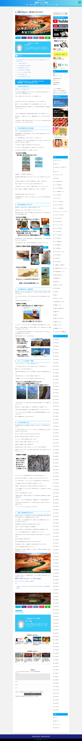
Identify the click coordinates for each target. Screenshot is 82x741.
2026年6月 (56, 346)
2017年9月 (56, 696)
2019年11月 (57, 609)
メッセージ (48, 4)
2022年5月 (56, 509)
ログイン (56, 717)
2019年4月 (56, 633)
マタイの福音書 (57, 241)
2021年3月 (56, 556)
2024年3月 (56, 436)
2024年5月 (56, 429)
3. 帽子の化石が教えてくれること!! (23, 67)
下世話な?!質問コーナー (59, 271)
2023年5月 (56, 469)
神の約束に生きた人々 (58, 301)
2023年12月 (57, 446)
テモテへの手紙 (57, 221)
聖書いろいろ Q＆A (18, 610)
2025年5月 (56, 389)
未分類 (56, 291)
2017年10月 (57, 693)
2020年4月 (56, 593)
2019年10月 (57, 613)
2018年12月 (57, 646)
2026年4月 (56, 352)
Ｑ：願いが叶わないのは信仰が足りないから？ (19, 643)
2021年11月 (57, 529)
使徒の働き (57, 278)
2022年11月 (57, 489)
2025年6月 (56, 386)
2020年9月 (56, 576)
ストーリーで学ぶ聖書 (58, 208)
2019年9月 (56, 616)
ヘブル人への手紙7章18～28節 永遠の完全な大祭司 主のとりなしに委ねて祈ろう (28, 660)
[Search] (66, 14)
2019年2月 (56, 639)
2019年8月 (56, 619)
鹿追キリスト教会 (41, 2)
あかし (56, 171)
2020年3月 (56, 596)
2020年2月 (56, 599)
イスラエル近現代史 (58, 188)
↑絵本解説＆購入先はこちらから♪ (59, 137)
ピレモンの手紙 (57, 231)
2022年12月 (57, 486)
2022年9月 (56, 496)
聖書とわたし (57, 321)
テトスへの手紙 (57, 218)
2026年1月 (56, 362)
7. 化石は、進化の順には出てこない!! (23, 76)
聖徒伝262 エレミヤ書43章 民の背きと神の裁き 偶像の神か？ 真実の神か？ (19, 660)
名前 (16, 681)
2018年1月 (56, 683)
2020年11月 (57, 569)
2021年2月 (56, 559)
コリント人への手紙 (58, 201)
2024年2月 (56, 439)
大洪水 (17, 612)
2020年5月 (56, 589)
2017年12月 (57, 686)
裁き (23, 612)
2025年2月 (56, 399)
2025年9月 (56, 376)
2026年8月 (56, 339)
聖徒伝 (56, 311)
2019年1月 (56, 643)
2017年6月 (56, 706)
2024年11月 (57, 409)
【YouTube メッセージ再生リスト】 (61, 167)
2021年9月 (56, 536)
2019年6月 (56, 626)
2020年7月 (56, 583)
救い (20, 612)
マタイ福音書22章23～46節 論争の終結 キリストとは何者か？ (37, 659)
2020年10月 (57, 573)
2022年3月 (56, 516)
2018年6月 (56, 666)
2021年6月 (56, 546)
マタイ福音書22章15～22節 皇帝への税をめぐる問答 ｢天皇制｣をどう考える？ (46, 660)
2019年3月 (56, 636)
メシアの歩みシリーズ (58, 251)
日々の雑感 (57, 288)
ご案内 (27, 4)
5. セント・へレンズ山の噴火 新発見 (23, 72)
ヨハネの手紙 (57, 261)
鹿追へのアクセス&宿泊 (36, 736)
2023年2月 (56, 479)
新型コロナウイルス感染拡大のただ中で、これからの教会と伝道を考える (37, 643)
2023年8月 (56, 459)
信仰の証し (57, 281)
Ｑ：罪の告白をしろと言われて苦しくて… (28, 643)
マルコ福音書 (57, 248)
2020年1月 (56, 603)
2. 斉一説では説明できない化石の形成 (23, 65)
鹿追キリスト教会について (34, 4)
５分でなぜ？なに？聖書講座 (60, 331)
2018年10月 (57, 653)
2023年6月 (56, 466)
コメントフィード (58, 724)
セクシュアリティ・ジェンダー (60, 211)
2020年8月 (56, 579)
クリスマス (57, 198)
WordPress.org (57, 727)
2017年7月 (56, 703)
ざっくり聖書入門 (58, 181)
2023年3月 (56, 476)
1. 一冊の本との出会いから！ (22, 63)
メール (16, 684)
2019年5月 (56, 629)
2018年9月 (56, 656)
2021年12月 (57, 526)
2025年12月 (57, 366)
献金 (56, 4)
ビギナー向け (42, 4)
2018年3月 (56, 676)
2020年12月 (57, 566)
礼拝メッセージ (57, 298)
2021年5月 (56, 549)
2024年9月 (56, 416)
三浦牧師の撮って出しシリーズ (60, 268)
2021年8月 (56, 539)
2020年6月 (56, 586)
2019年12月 (57, 606)
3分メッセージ (57, 160)
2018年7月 (56, 663)
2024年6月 (56, 426)
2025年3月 (56, 396)
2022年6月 (56, 506)
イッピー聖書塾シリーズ (59, 191)
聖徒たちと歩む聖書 (58, 308)
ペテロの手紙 (57, 238)
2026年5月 (56, 349)
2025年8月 (56, 379)
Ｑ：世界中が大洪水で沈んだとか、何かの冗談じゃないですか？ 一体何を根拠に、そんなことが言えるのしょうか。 (33, 60)
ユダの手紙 (57, 258)
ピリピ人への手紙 (58, 228)
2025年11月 (57, 369)
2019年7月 (56, 623)
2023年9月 (56, 456)
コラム (53, 4)
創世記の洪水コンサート (33, 101)
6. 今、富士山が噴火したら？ (22, 74)
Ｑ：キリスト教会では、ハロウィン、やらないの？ (46, 643)
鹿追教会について (58, 328)
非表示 (21, 55)
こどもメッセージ (58, 174)
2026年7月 (56, 342)
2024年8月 (56, 419)
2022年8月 (56, 499)
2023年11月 (57, 449)
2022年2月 (56, 519)
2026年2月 (56, 359)
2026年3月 (56, 356)
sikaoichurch (21, 628)
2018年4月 (56, 673)
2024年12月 (57, 406)
